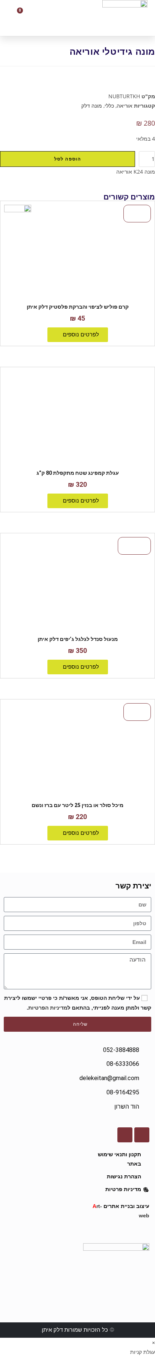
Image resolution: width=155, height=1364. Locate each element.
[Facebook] (141, 1134)
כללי (109, 105)
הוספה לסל (67, 159)
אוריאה (124, 105)
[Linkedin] (124, 1134)
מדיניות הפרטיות (47, 1008)
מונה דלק (91, 105)
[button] (58, 18)
